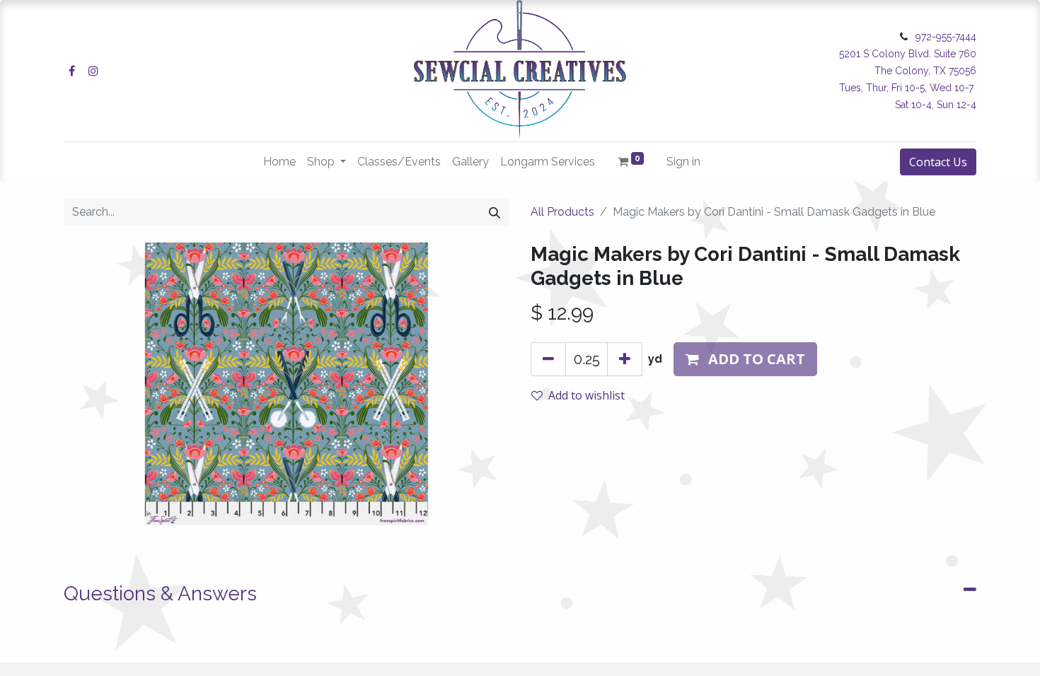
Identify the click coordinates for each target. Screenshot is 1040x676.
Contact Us (938, 162)
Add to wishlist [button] (586, 395)
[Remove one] (548, 359)
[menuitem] (279, 162)
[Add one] (624, 359)
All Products (562, 211)
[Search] (494, 212)
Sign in (683, 161)
